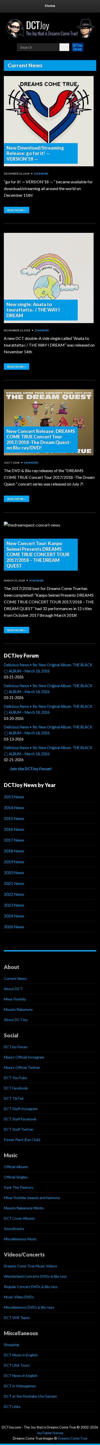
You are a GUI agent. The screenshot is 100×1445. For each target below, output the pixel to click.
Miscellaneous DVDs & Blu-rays (29, 1307)
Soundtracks (14, 1228)
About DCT (13, 989)
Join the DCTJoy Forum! (31, 769)
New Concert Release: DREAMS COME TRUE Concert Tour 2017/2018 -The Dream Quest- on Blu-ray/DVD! (40, 439)
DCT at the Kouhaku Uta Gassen (30, 1396)
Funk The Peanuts (18, 1187)
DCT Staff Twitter (18, 1129)
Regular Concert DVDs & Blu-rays (31, 1286)
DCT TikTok (14, 1098)
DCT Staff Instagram (20, 1108)
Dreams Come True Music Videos (30, 1266)
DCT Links (12, 1406)
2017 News (14, 840)
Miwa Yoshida (15, 999)
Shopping (11, 1344)
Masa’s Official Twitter (22, 1067)
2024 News (14, 915)
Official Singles (16, 1177)
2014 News (14, 807)
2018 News (41, 173)
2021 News (14, 883)
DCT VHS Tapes (17, 1317)
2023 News (14, 904)
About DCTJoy (16, 1019)
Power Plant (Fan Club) (22, 1139)
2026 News (14, 926)
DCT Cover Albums (19, 1218)
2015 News (14, 818)
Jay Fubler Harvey (50, 1433)
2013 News (14, 796)
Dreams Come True (72, 1438)
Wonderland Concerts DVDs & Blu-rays (35, 1276)
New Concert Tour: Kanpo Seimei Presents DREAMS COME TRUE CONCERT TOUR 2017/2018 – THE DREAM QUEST (37, 554)
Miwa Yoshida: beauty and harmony (32, 1197)
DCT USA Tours (17, 1365)
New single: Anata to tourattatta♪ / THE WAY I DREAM (33, 309)
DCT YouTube (15, 1077)
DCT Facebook (16, 1088)
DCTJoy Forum (15, 1047)
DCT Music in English (21, 1355)
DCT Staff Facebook (20, 1119)
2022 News (14, 894)
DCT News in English (20, 1375)
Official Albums (16, 1166)
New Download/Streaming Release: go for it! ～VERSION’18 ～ (35, 153)
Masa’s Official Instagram (24, 1057)
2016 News (14, 829)
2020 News (14, 872)
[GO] (64, 47)
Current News (15, 978)
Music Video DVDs (19, 1297)
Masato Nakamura (18, 1009)
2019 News (14, 861)
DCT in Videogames (20, 1386)
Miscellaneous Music (20, 1239)
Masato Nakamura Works (24, 1208)
